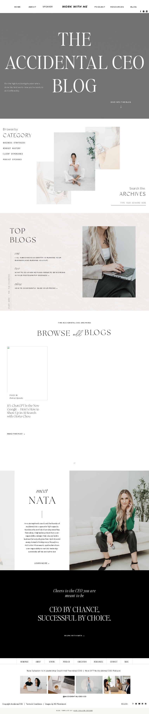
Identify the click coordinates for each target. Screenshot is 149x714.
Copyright (7, 704)
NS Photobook (60, 704)
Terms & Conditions (34, 704)
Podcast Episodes (16, 398)
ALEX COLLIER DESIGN (83, 710)
